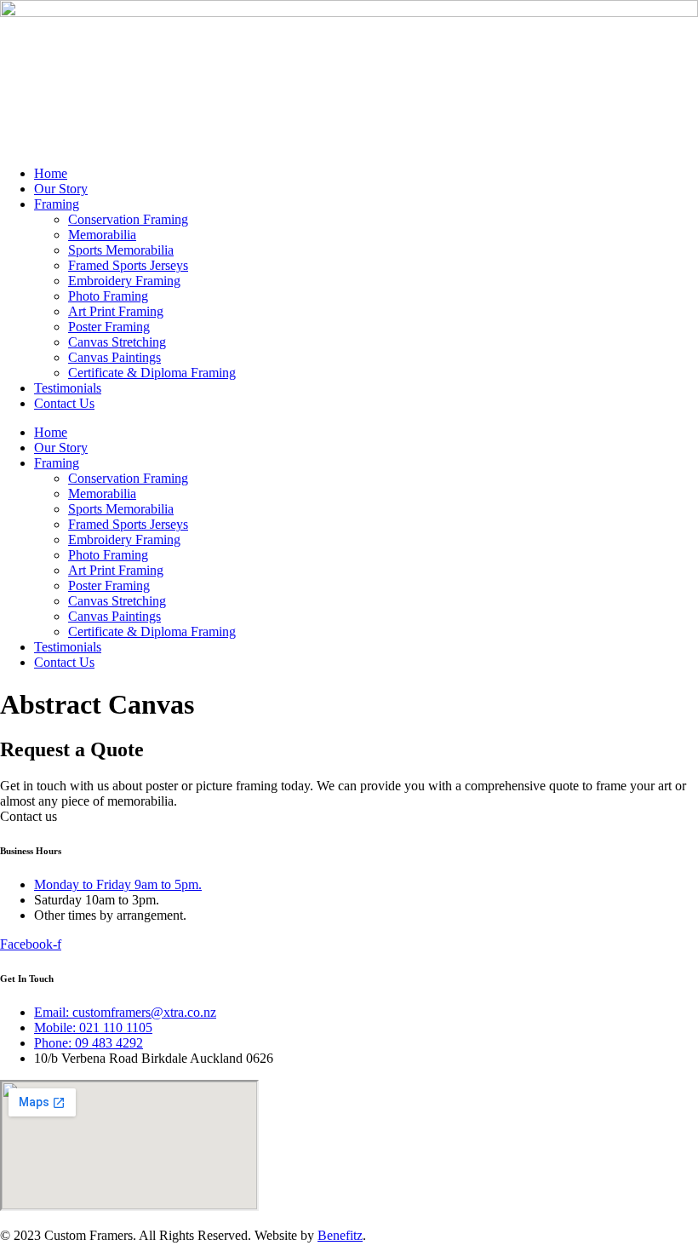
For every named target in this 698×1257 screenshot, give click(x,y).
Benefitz (340, 1235)
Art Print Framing (115, 311)
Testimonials (67, 388)
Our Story (61, 188)
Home (50, 173)
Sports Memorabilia (121, 250)
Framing (56, 204)
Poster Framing (109, 326)
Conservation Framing (128, 219)
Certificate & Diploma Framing (152, 372)
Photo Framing (108, 296)
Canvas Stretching (117, 342)
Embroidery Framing (124, 280)
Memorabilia (102, 234)
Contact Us (64, 403)
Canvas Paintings (114, 357)
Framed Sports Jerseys (128, 265)
